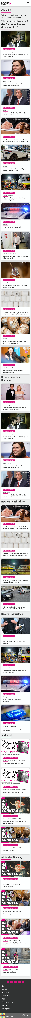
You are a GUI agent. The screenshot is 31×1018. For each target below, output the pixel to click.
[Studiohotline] (23, 982)
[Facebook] (11, 982)
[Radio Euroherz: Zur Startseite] (13, 3)
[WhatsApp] (8, 982)
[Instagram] (15, 982)
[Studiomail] (19, 982)
